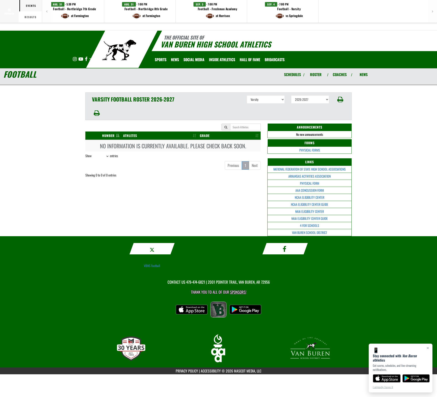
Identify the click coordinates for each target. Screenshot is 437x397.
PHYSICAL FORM (309, 183)
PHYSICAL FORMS (309, 150)
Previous (233, 165)
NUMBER (108, 135)
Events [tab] (31, 5)
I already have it (383, 387)
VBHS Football (152, 265)
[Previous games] (46, 11)
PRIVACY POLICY (187, 371)
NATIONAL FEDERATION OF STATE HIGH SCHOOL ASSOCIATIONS (309, 169)
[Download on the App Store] (387, 378)
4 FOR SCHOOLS (309, 225)
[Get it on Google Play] (416, 378)
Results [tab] (31, 17)
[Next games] (432, 11)
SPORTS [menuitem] (160, 59)
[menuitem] (175, 59)
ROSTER (316, 74)
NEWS (364, 74)
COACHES (340, 74)
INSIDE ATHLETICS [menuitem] (222, 59)
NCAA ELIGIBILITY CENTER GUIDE (309, 204)
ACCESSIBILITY (211, 371)
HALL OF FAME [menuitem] (250, 59)
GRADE (205, 135)
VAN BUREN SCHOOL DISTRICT (309, 232)
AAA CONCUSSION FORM (309, 190)
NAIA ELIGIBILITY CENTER (309, 211)
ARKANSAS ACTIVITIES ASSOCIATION (309, 176)
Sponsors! (238, 292)
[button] (74, 11)
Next (255, 165)
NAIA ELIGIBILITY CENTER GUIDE (309, 218)
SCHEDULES (292, 74)
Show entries (101, 155)
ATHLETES (130, 135)
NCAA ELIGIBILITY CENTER (309, 197)
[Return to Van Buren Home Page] (119, 50)
